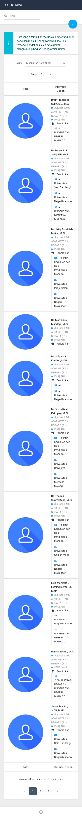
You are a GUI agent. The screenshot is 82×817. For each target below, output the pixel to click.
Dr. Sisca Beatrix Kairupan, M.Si (61, 411)
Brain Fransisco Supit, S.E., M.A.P (61, 101)
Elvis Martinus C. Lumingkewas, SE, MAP (61, 586)
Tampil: (36, 74)
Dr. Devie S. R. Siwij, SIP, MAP (59, 152)
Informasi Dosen (60, 88)
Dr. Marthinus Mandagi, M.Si (59, 322)
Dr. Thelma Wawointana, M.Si (61, 497)
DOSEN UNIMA (13, 5)
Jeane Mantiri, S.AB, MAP (59, 708)
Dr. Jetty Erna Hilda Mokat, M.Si (62, 231)
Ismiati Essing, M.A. (62, 651)
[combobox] (45, 74)
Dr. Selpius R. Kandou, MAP (59, 358)
